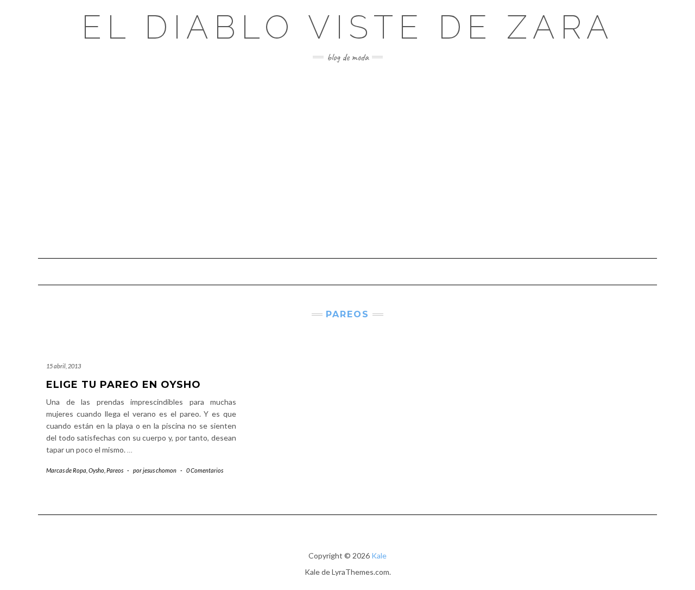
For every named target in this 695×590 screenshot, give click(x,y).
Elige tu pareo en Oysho (123, 385)
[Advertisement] (347, 160)
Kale (379, 555)
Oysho (96, 470)
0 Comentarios (204, 470)
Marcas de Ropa (66, 470)
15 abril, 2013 (63, 365)
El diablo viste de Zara (347, 27)
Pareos (114, 470)
